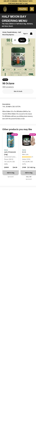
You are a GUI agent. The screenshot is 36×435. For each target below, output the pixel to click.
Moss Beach (9, 26)
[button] (23, 9)
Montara (30, 24)
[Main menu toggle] (32, 9)
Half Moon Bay (21, 24)
